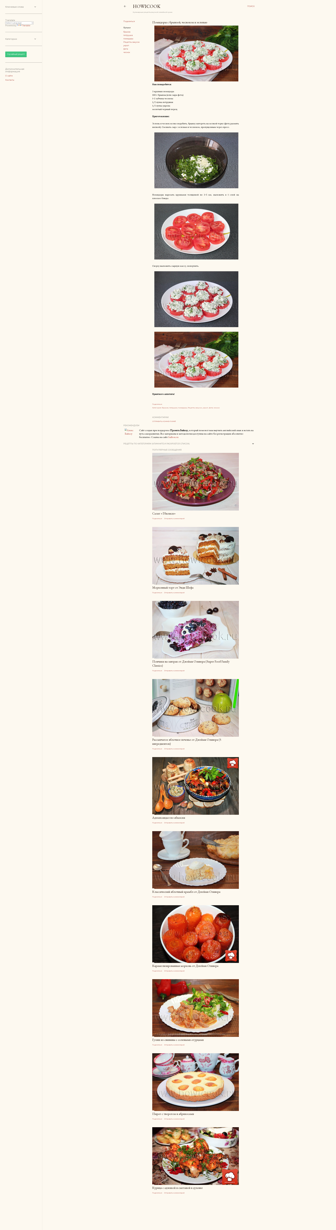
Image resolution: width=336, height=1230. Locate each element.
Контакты (9, 80)
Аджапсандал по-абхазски (168, 818)
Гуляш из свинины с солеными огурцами (178, 1040)
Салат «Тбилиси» (164, 513)
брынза (126, 32)
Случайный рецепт (16, 54)
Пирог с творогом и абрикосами (173, 1114)
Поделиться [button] (129, 21)
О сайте (9, 76)
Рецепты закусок (131, 42)
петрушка (128, 35)
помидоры (128, 38)
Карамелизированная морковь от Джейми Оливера (185, 966)
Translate (26, 25)
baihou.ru (173, 437)
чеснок (126, 52)
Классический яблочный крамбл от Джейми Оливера (186, 892)
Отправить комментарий (164, 421)
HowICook (146, 6)
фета (125, 49)
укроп (126, 45)
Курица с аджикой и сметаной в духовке (177, 1188)
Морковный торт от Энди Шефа (172, 587)
